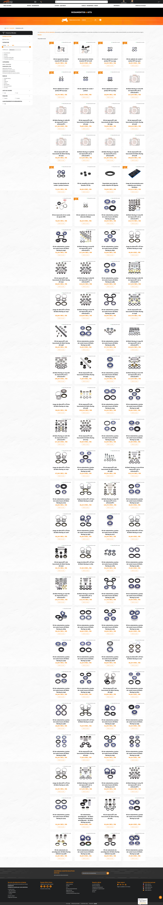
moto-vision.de (148, 885)
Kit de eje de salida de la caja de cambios (11, 73)
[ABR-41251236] (134, 804)
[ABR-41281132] (85, 110)
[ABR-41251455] (110, 205)
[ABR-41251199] (134, 710)
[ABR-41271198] (85, 142)
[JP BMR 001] (110, 173)
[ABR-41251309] (61, 647)
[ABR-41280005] (85, 426)
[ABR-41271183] (85, 268)
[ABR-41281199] (110, 110)
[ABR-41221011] (134, 647)
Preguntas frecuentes (12, 897)
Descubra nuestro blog (45, 888)
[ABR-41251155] (110, 741)
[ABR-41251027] (134, 583)
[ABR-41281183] (110, 804)
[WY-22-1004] (85, 205)
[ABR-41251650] (110, 236)
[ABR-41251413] (110, 426)
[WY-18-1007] (61, 49)
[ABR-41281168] (110, 457)
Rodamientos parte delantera (9, 71)
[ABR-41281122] (61, 552)
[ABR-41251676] (110, 647)
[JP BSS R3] (85, 173)
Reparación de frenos (7, 68)
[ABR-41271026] (85, 583)
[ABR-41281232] (61, 268)
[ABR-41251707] (110, 773)
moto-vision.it (148, 888)
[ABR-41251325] (134, 615)
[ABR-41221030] (61, 457)
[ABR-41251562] (61, 710)
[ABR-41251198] (134, 840)
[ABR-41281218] (85, 394)
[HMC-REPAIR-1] (61, 205)
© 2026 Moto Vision (84, 903)
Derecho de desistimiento (71, 888)
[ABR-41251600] (134, 678)
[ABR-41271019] (85, 773)
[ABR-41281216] (134, 110)
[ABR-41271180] (134, 268)
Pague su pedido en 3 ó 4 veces (123, 886)
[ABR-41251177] (110, 520)
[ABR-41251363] (134, 552)
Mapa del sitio (69, 890)
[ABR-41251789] (110, 331)
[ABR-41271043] (61, 363)
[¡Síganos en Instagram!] (44, 886)
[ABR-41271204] (134, 773)
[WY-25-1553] (85, 78)
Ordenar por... (6, 49)
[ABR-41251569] (85, 615)
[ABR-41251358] (134, 394)
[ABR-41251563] (85, 520)
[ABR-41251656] (61, 741)
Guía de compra (11, 895)
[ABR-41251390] (110, 710)
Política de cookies (70, 891)
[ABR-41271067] (61, 426)
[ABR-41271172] (134, 363)
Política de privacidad (75, 903)
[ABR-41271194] (134, 331)
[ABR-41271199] (110, 142)
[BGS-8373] (134, 173)
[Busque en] (56, 2)
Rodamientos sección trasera (9, 70)
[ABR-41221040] (61, 299)
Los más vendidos (96, 884)
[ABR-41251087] (85, 331)
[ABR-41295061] (110, 840)
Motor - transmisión (7, 64)
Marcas (93, 891)
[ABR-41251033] (110, 615)
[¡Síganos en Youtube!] (47, 886)
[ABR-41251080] (110, 299)
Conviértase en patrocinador (98, 888)
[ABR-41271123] (134, 205)
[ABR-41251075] (61, 489)
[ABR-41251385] (110, 268)
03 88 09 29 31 (11, 885)
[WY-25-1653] (110, 78)
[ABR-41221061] (61, 773)
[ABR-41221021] (134, 520)
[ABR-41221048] (85, 710)
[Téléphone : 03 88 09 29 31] (41, 2)
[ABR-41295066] (61, 840)
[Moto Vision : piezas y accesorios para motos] (8, 1)
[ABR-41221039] (134, 236)
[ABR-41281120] (85, 741)
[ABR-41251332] (61, 678)
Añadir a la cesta (61, 65)
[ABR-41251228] (85, 457)
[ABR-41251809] (61, 615)
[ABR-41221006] (61, 520)
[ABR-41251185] (134, 426)
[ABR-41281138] (61, 331)
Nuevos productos (96, 885)
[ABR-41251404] (61, 804)
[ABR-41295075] (85, 804)
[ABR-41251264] (85, 840)
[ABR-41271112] (134, 457)
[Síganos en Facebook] (41, 886)
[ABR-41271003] (134, 78)
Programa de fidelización (97, 887)
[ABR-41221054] (61, 394)
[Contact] (35, 2)
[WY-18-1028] (85, 49)
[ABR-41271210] (85, 299)
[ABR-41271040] (110, 489)
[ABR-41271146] (134, 299)
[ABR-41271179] (85, 236)
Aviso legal (68, 903)
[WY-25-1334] (110, 49)
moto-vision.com (148, 887)
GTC (67, 887)
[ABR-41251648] (85, 647)
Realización (91, 903)
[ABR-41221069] (85, 552)
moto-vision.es (148, 890)
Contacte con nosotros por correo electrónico (18, 887)
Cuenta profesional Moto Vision (73, 893)
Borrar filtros (6, 39)
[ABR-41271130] (61, 583)
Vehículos (94, 890)
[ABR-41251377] (134, 489)
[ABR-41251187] (110, 583)
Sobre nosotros (69, 884)
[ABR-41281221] (61, 142)
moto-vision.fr (148, 884)
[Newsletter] (107, 873)
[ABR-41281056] (110, 678)
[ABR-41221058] (85, 489)
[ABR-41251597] (61, 236)
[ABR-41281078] (134, 142)
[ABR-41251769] (110, 552)
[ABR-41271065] (61, 110)
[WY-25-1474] (61, 78)
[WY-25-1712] (61, 173)
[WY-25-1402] (134, 49)
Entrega (67, 885)
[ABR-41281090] (85, 363)
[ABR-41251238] (134, 741)
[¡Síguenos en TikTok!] (50, 886)
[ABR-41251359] (85, 678)
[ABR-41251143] (110, 363)
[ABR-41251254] (110, 394)
